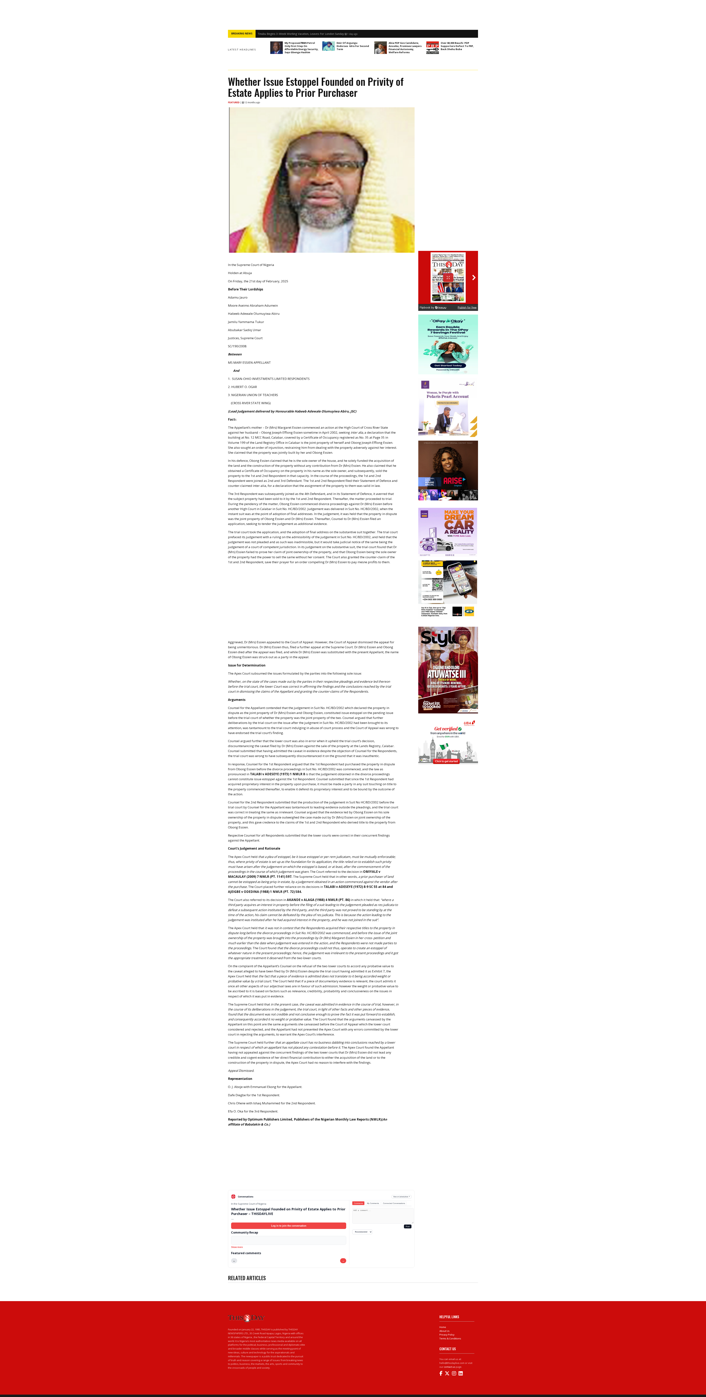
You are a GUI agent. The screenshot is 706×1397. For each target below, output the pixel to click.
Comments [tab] (358, 1203)
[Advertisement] (321, 1161)
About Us (444, 1331)
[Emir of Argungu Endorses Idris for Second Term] (328, 46)
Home (442, 1327)
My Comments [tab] (373, 1203)
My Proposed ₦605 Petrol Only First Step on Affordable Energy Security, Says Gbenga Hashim (301, 47)
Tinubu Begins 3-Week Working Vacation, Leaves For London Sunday (301, 34)
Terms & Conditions (450, 1338)
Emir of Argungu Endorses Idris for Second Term (353, 46)
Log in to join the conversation (288, 1225)
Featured (234, 102)
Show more (237, 1247)
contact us (449, 1366)
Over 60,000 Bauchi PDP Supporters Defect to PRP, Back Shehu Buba (457, 46)
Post (408, 1226)
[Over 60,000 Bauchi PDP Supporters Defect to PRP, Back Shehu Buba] (432, 47)
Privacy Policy (446, 1334)
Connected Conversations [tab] (394, 1203)
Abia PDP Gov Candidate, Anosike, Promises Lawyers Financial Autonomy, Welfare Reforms (405, 47)
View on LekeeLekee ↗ (401, 1197)
